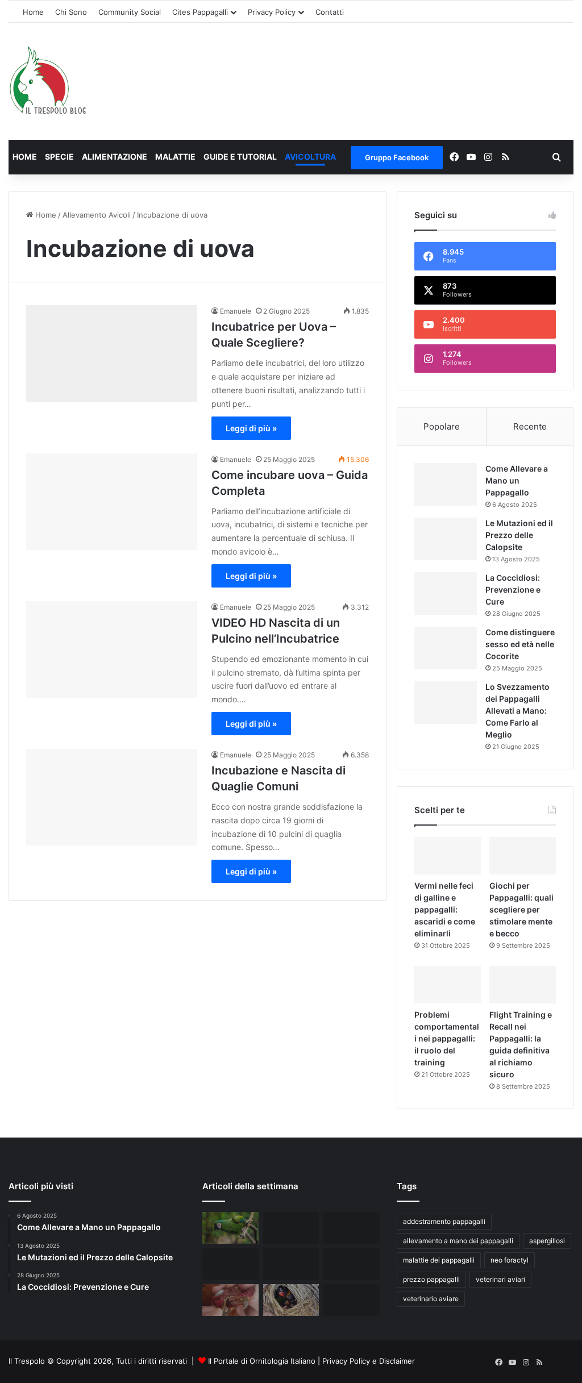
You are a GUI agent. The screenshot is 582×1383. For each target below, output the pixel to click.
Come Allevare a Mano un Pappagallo (516, 480)
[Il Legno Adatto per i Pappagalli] (351, 1228)
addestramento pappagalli (444, 1221)
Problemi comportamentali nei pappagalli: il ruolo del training (446, 1038)
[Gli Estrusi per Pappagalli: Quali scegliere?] (351, 1300)
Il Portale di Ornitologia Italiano (261, 1360)
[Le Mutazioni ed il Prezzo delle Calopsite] (445, 539)
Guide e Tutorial (240, 156)
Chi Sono (71, 11)
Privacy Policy (272, 11)
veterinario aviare (431, 1298)
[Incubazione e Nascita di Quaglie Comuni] (111, 797)
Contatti (329, 11)
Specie (59, 156)
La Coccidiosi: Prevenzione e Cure (513, 589)
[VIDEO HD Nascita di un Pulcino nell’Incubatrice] (111, 649)
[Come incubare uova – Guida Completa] (111, 501)
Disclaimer (397, 1360)
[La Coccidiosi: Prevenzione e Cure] (445, 593)
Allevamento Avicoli (97, 214)
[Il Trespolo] (48, 81)
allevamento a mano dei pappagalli (458, 1240)
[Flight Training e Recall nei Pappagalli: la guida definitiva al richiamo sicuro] (522, 984)
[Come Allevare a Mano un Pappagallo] (445, 484)
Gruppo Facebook (397, 157)
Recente (530, 426)
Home (33, 11)
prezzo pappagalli (431, 1279)
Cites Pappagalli (200, 11)
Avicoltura (310, 156)
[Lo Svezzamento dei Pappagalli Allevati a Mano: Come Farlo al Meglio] (445, 702)
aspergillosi (547, 1240)
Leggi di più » (251, 428)
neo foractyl (509, 1260)
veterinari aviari (500, 1279)
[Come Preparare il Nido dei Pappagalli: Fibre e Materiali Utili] (291, 1300)
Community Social (129, 11)
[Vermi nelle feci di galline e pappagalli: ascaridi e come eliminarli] (447, 855)
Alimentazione (114, 156)
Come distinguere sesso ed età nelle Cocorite (520, 644)
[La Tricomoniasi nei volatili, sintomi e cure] (230, 1300)
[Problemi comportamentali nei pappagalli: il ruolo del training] (447, 984)
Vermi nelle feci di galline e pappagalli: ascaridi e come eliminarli (444, 909)
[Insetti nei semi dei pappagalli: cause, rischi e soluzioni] (291, 1228)
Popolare (441, 426)
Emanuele (235, 311)
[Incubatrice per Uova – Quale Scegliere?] (111, 353)
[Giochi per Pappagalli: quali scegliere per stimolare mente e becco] (522, 855)
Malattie (175, 156)
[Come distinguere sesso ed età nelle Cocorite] (445, 648)
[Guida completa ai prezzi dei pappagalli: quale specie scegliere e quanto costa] (230, 1228)
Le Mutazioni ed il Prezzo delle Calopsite (519, 535)
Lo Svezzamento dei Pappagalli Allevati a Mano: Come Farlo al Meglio (517, 710)
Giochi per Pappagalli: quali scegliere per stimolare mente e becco (521, 909)
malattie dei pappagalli (439, 1260)
